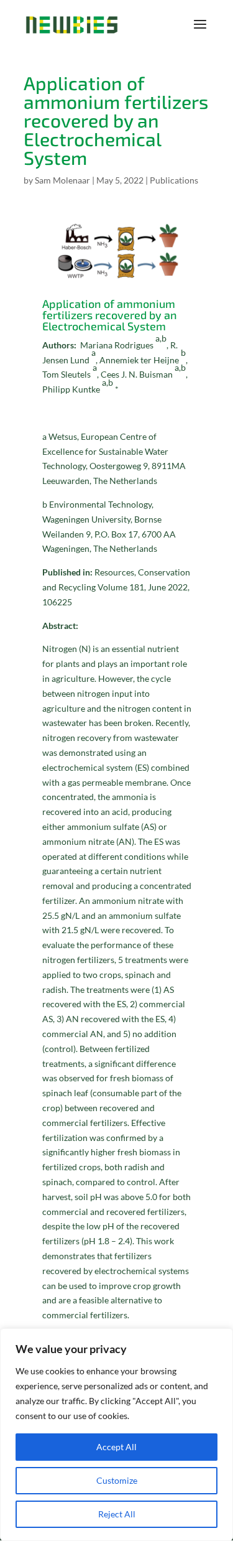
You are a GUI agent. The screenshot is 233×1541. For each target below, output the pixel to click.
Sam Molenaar (62, 180)
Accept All (116, 1446)
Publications (174, 180)
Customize (116, 1480)
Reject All (116, 1514)
